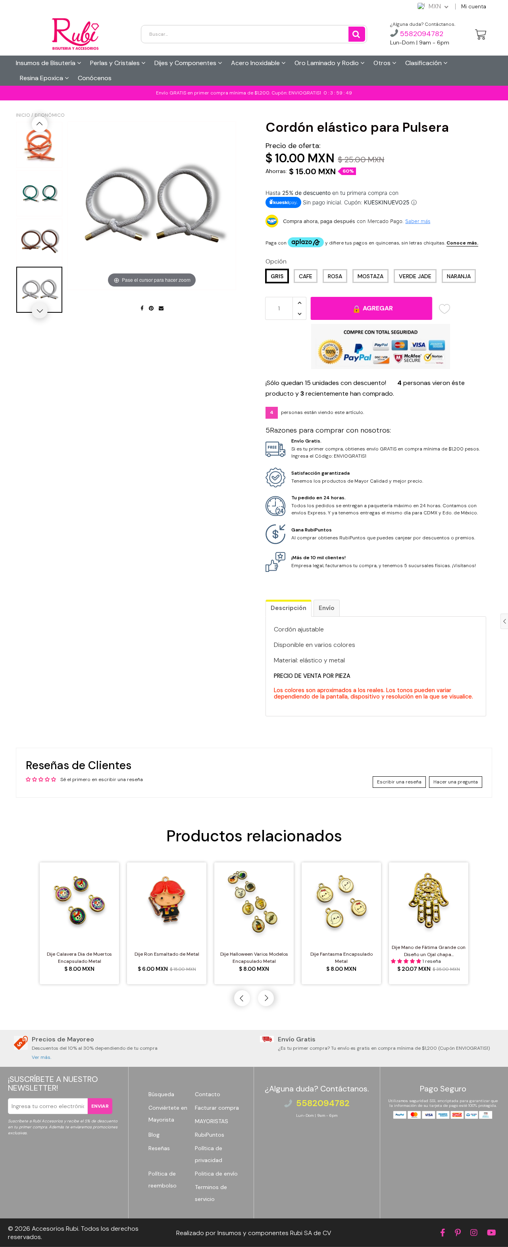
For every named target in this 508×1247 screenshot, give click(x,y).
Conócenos (95, 78)
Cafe (305, 276)
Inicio (23, 115)
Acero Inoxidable (256, 63)
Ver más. (41, 1057)
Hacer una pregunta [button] (455, 782)
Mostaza (370, 276)
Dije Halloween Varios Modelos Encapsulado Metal (254, 957)
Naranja (459, 276)
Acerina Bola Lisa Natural (66, 1228)
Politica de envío (216, 1173)
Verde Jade (415, 276)
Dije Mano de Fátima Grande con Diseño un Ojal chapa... (429, 951)
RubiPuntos (209, 1134)
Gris (277, 276)
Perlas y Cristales (115, 63)
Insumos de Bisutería (46, 63)
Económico (50, 115)
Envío (327, 608)
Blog (154, 1134)
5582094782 (420, 33)
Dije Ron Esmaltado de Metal (167, 954)
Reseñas (159, 1148)
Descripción (288, 608)
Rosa (335, 276)
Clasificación (424, 63)
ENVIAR (100, 1106)
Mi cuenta (473, 6)
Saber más (417, 221)
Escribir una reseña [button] (399, 782)
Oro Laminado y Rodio (327, 63)
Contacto (207, 1094)
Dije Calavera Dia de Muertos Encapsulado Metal (79, 957)
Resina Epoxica (42, 78)
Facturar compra (217, 1107)
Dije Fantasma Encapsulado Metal (341, 957)
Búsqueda (161, 1094)
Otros (382, 63)
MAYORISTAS (211, 1121)
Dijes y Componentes (186, 63)
